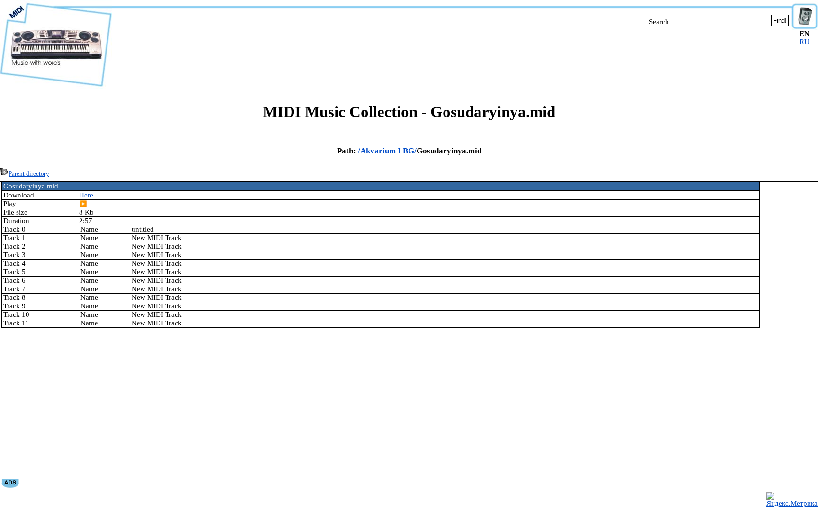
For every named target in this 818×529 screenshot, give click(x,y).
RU (804, 41)
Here (86, 195)
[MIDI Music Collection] (56, 86)
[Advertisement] (451, 56)
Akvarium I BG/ (388, 150)
